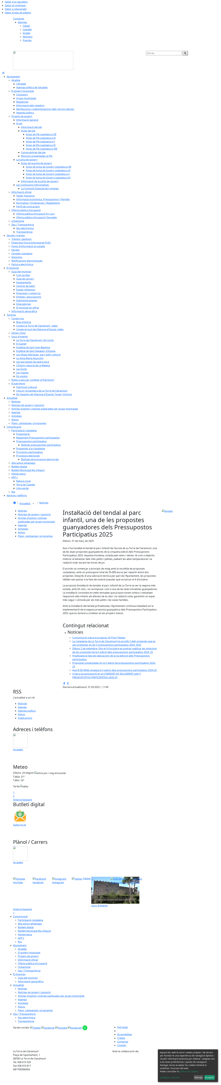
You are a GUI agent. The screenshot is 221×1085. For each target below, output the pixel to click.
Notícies (43, 502)
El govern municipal (29, 952)
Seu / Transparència (29, 970)
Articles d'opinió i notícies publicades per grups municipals (51, 996)
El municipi (19, 974)
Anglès (26, 33)
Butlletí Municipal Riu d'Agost (34, 931)
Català (26, 26)
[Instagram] (75, 1027)
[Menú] (3, 73)
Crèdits (121, 1038)
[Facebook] (48, 1027)
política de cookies (188, 1071)
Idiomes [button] (22, 22)
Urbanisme (24, 967)
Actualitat (25, 503)
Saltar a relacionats (16, 9)
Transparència (26, 1021)
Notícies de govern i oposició (34, 514)
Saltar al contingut (15, 5)
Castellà (27, 29)
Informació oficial (28, 959)
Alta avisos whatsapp (30, 923)
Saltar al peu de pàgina (18, 12)
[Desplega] (33, 504)
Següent (27, 799)
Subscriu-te (19, 825)
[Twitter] (35, 1027)
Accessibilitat (124, 1034)
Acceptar (209, 1077)
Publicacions (25, 718)
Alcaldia (22, 949)
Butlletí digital (26, 927)
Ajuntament (19, 945)
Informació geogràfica (30, 981)
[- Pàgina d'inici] (43, 60)
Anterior (18, 799)
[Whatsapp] (85, 1027)
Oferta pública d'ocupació (32, 963)
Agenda (22, 525)
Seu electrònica (26, 1017)
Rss (20, 941)
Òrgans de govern (28, 956)
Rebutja (198, 1077)
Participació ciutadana (30, 920)
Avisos (21, 532)
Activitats (23, 529)
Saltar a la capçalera (16, 1)
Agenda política (26, 710)
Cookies (121, 1045)
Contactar (18, 18)
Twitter (86, 878)
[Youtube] (61, 1027)
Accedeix (18, 749)
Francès (27, 40)
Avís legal (122, 1027)
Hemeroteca (25, 934)
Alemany (27, 36)
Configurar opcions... (170, 1077)
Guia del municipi (28, 978)
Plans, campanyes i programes (35, 536)
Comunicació (20, 916)
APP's (21, 938)
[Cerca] (185, 53)
